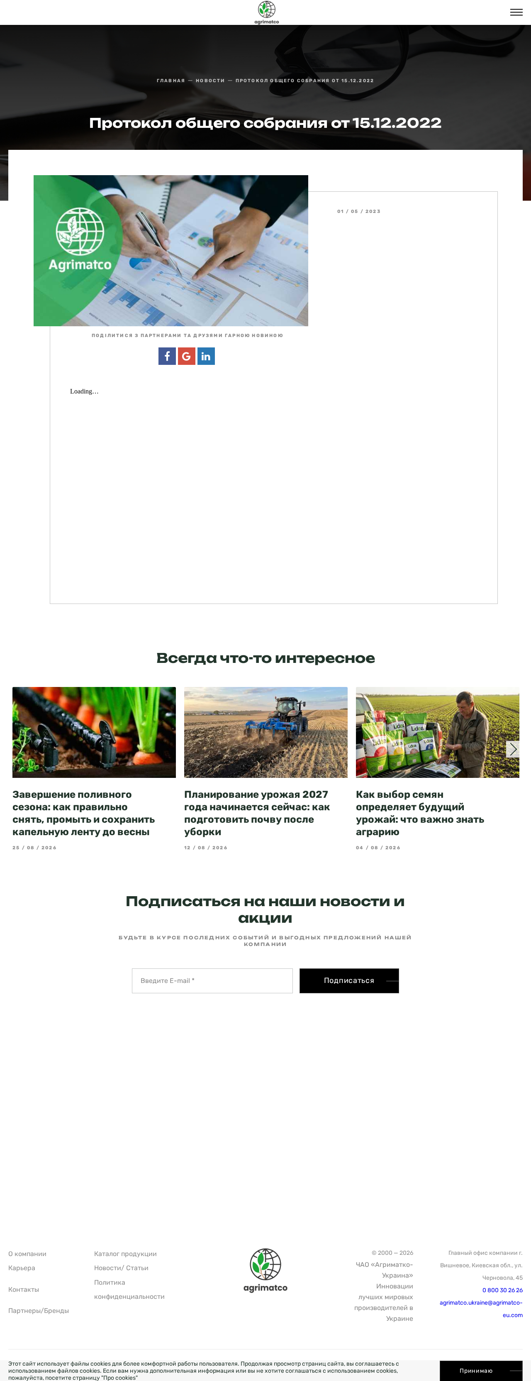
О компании (27, 1254)
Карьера (21, 1268)
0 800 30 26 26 (502, 1290)
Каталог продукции (125, 1254)
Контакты (23, 1289)
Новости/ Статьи (121, 1268)
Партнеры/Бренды (38, 1311)
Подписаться (349, 980)
